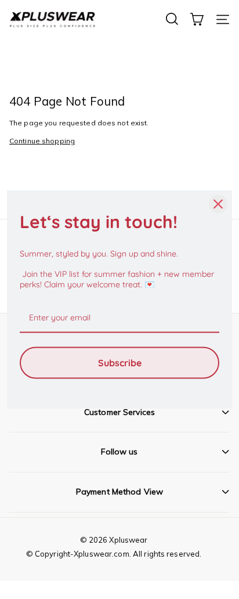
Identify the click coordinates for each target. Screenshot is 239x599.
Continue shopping (42, 140)
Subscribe (120, 362)
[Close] (218, 204)
